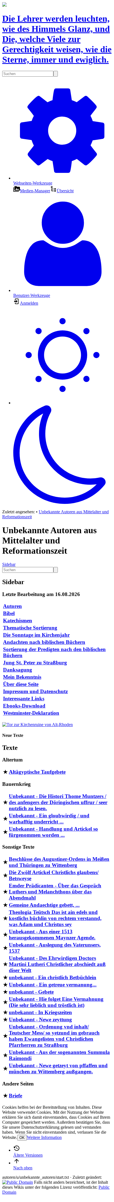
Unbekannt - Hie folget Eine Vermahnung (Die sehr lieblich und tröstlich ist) (56, 1002)
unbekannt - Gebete (31, 992)
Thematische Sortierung (30, 628)
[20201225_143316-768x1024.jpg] (37, 724)
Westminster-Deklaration (31, 713)
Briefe (15, 1096)
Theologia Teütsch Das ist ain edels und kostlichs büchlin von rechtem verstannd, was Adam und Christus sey (55, 918)
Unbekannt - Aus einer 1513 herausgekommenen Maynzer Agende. (52, 935)
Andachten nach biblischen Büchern (44, 642)
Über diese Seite (20, 684)
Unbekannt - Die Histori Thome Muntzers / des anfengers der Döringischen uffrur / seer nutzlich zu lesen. (58, 802)
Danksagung (17, 670)
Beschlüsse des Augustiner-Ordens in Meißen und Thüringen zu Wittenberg (59, 862)
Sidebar (8, 564)
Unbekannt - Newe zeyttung (40, 1019)
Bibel (9, 613)
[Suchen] (55, 74)
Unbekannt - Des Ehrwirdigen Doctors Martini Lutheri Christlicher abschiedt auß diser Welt (57, 964)
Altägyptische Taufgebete (37, 772)
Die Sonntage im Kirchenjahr (36, 635)
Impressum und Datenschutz (35, 691)
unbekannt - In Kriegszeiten (40, 1012)
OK (22, 1138)
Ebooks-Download (24, 706)
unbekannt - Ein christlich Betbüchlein (52, 977)
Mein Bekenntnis (22, 677)
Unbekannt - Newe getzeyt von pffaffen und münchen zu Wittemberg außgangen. (58, 1068)
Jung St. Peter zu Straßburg (35, 662)
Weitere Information (44, 1137)
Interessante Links (23, 698)
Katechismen (17, 620)
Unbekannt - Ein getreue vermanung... (53, 985)
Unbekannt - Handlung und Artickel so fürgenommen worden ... (53, 832)
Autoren (12, 606)
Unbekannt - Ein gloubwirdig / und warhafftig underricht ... (49, 819)
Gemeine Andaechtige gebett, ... (44, 905)
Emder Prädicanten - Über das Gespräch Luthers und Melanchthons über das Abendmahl (55, 892)
